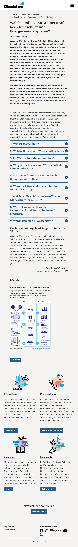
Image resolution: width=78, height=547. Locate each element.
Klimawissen (25, 14)
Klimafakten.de (42, 542)
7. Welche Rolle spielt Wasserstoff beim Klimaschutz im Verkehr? (35, 198)
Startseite (14, 14)
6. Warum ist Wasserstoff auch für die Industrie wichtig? (33, 187)
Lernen (8, 489)
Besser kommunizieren (52, 430)
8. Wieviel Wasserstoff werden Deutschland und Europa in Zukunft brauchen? (33, 210)
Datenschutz (9, 529)
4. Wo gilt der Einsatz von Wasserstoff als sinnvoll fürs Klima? (36, 166)
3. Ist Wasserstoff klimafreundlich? (32, 158)
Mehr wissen (11, 430)
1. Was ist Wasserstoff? (24, 144)
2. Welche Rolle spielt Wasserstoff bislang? (37, 151)
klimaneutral (37, 100)
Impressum (9, 526)
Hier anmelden (39, 511)
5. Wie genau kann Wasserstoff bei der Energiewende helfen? (34, 177)
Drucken (16, 359)
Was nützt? (36, 14)
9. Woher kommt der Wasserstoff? (31, 221)
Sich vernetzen (48, 489)
